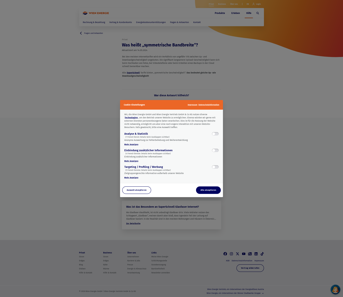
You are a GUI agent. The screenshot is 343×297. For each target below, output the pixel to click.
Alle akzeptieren (208, 190)
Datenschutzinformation (208, 105)
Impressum (192, 105)
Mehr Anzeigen (131, 144)
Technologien (131, 117)
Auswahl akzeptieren (137, 190)
